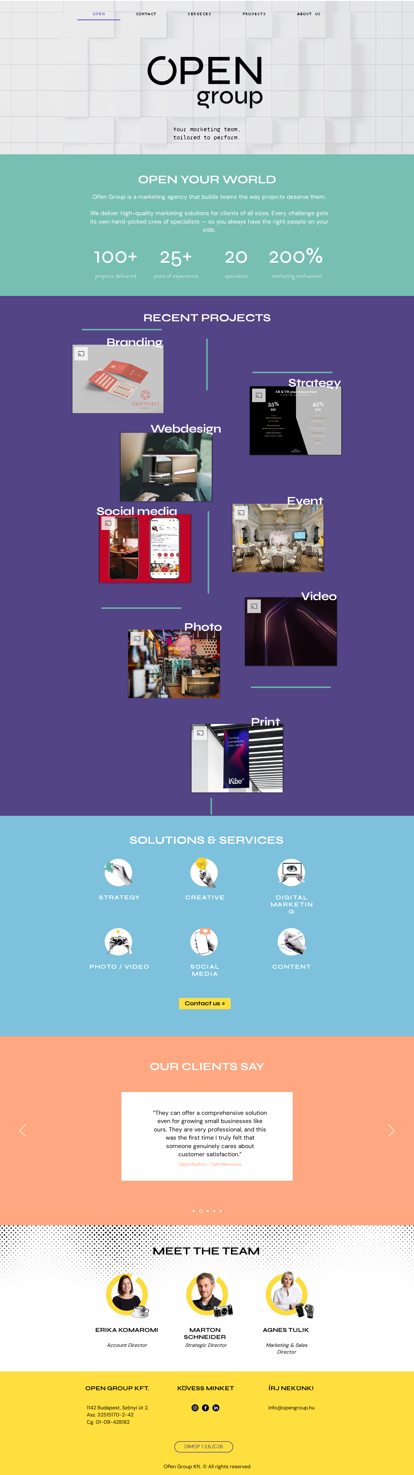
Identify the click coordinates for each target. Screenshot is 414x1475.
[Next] (391, 1131)
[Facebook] (205, 1407)
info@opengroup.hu (291, 1407)
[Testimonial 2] (200, 1211)
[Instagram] (195, 1407)
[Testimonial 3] (207, 1211)
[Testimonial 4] (213, 1211)
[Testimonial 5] (221, 1211)
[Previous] (22, 1131)
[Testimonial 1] (194, 1211)
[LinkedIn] (215, 1407)
